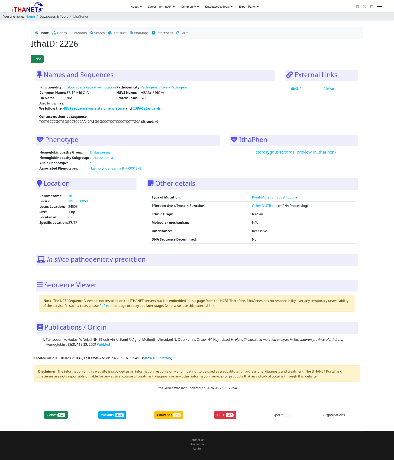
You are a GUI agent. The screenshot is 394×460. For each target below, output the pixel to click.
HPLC (224, 415)
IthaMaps (141, 33)
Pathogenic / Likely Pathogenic (164, 87)
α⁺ (91, 163)
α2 (70, 217)
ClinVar (328, 88)
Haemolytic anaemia (105, 168)
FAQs (184, 33)
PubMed (104, 344)
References (164, 33)
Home (44, 33)
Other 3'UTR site (264, 205)
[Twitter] (364, 6)
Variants (80, 33)
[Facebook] (357, 6)
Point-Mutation (264, 197)
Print (37, 59)
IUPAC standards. (147, 108)
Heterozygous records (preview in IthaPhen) (294, 152)
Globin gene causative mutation (91, 87)
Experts (281, 415)
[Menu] (379, 6)
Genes (61, 33)
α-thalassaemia (101, 157)
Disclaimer (197, 444)
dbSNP (295, 88)
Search (99, 33)
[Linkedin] (371, 6)
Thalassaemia (100, 152)
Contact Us (197, 440)
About (135, 6)
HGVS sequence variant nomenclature (93, 108)
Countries (168, 415)
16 (70, 196)
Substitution (286, 197)
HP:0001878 (132, 168)
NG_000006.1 (78, 201)
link (211, 305)
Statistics (119, 33)
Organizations (337, 415)
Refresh (106, 305)
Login (197, 448)
